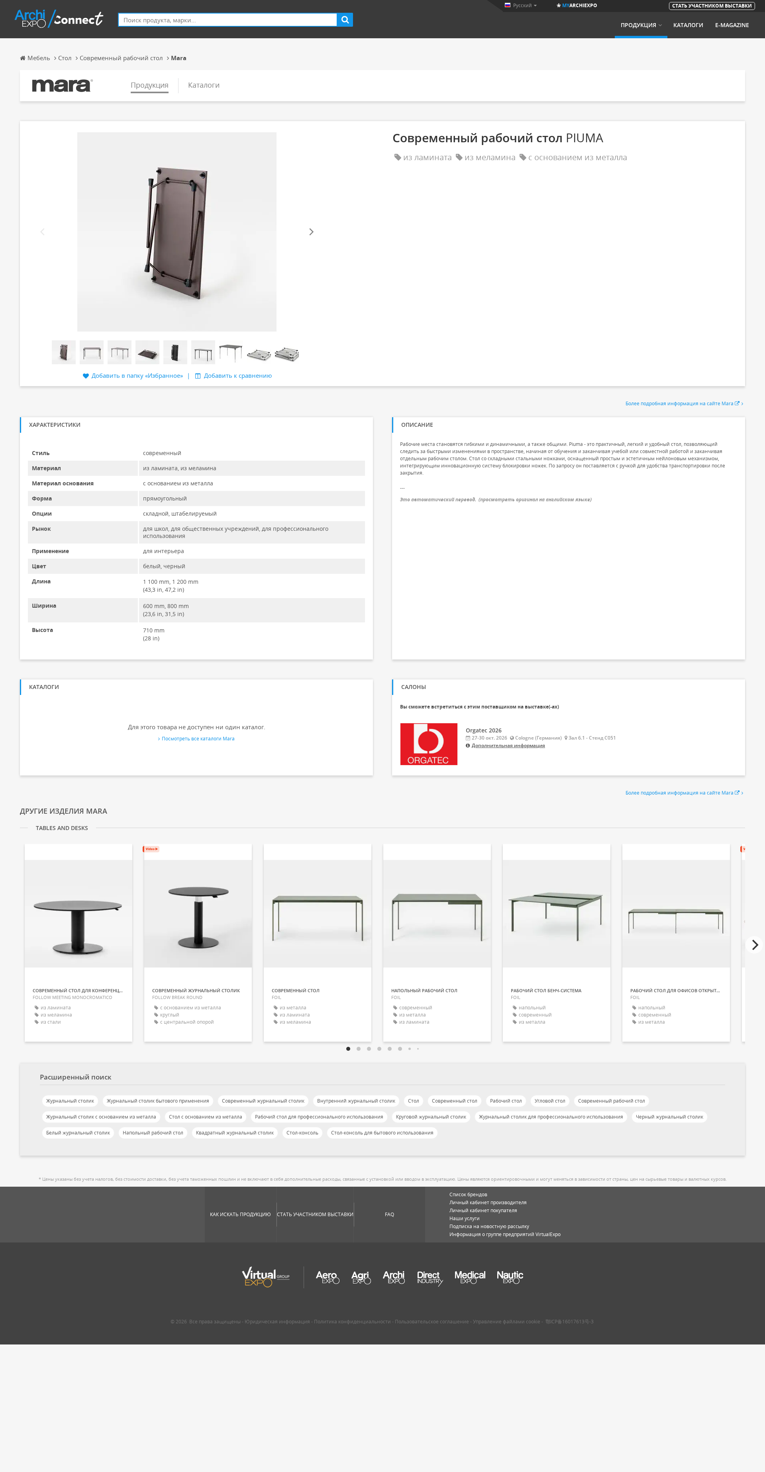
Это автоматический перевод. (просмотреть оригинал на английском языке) (496, 499)
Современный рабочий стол (611, 1100)
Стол (413, 1100)
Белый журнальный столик (78, 1132)
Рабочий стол (506, 1100)
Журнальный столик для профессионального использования (551, 1116)
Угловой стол (550, 1100)
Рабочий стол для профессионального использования (319, 1116)
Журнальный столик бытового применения (158, 1100)
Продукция (638, 25)
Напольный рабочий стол (153, 1132)
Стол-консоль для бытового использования (382, 1132)
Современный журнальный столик (263, 1100)
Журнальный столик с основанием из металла (101, 1116)
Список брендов (468, 1194)
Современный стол (454, 1100)
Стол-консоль (302, 1132)
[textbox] (227, 20)
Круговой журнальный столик (431, 1116)
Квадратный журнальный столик (235, 1132)
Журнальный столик (70, 1100)
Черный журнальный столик (669, 1116)
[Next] (311, 232)
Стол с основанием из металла (205, 1116)
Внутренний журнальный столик (356, 1100)
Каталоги (688, 25)
